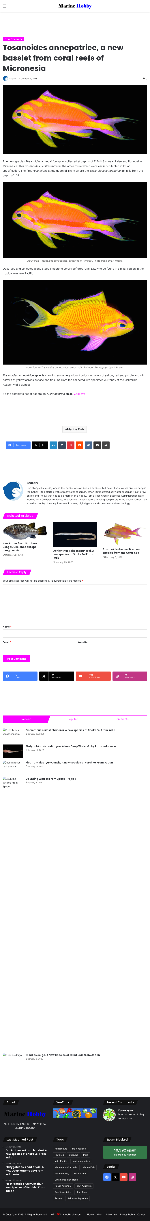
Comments (122, 719)
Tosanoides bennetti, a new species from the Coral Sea (121, 551)
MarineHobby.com (70, 1214)
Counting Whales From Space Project (51, 779)
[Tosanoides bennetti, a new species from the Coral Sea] (125, 534)
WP (52, 1214)
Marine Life (80, 1173)
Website (82, 642)
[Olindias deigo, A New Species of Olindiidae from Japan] (13, 1060)
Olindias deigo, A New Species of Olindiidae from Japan (63, 1055)
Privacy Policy (127, 1214)
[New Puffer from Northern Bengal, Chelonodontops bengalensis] (25, 531)
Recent (26, 719)
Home (90, 1214)
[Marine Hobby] (75, 6)
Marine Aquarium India (66, 1167)
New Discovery (13, 39)
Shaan (32, 483)
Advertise (111, 1214)
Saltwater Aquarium (78, 1198)
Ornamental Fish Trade (66, 1179)
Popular (73, 719)
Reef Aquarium (83, 1186)
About (99, 1214)
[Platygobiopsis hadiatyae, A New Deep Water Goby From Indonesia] (13, 751)
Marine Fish (75, 429)
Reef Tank (81, 1192)
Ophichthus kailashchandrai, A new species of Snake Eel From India (73, 554)
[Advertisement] (75, 24)
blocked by (128, 1153)
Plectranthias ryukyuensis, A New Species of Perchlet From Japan (69, 762)
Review (58, 1198)
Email (7, 642)
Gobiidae (73, 1155)
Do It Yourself (79, 1148)
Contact (141, 1214)
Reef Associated (63, 1192)
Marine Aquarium (81, 1161)
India (85, 1155)
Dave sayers (126, 1110)
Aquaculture (61, 1148)
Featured (59, 1155)
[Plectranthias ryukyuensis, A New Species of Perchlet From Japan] (13, 767)
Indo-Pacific (61, 1161)
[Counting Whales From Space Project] (13, 914)
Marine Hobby (62, 1173)
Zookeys (79, 394)
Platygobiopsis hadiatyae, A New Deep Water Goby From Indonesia (71, 746)
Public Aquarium (63, 1186)
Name (7, 626)
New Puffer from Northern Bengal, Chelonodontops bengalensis (20, 547)
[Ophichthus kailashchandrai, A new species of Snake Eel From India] (75, 534)
